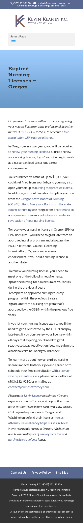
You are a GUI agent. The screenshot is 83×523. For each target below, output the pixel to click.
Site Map (62, 472)
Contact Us (18, 472)
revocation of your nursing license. (31, 220)
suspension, (18, 215)
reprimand (63, 209)
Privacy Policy (41, 472)
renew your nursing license (30, 151)
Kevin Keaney (33, 395)
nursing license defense (22, 439)
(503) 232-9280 (51, 484)
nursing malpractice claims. (54, 188)
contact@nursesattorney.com (28, 387)
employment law (50, 434)
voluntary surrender (53, 215)
